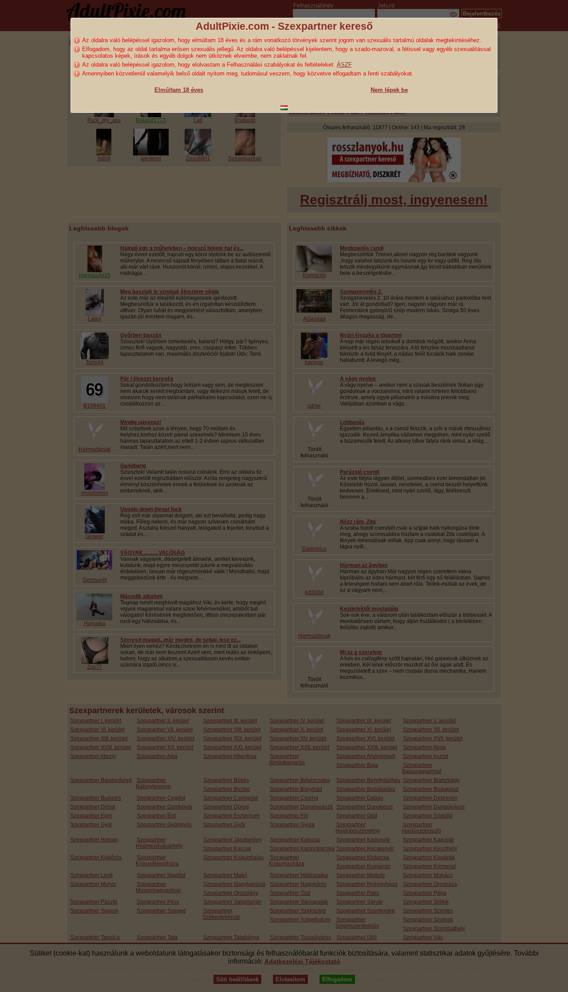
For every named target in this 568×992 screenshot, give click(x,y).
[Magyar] (284, 107)
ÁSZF (344, 64)
